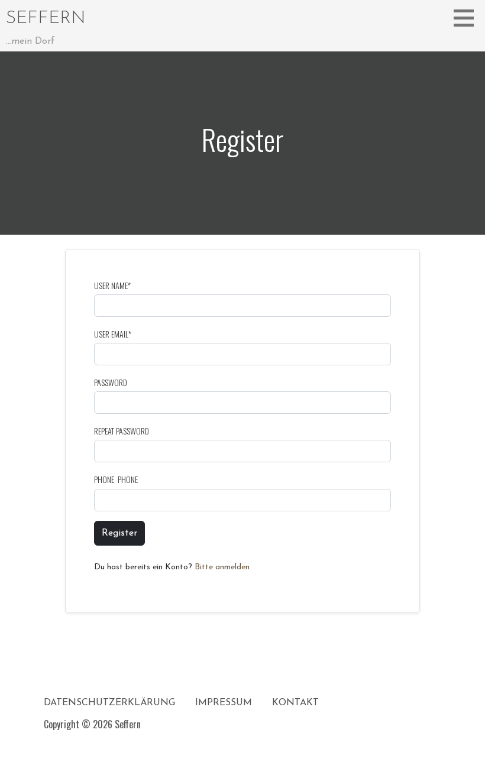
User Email (112, 333)
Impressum (223, 703)
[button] (468, 17)
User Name (112, 285)
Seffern (46, 18)
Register (119, 533)
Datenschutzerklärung (109, 703)
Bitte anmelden (222, 567)
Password (110, 382)
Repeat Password (121, 430)
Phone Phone (116, 479)
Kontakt (295, 703)
